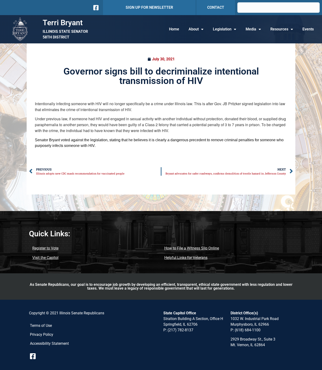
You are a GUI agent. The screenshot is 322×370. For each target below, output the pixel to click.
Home (174, 29)
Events (308, 29)
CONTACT (215, 7)
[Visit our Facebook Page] (34, 356)
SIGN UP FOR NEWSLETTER (149, 7)
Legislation (222, 29)
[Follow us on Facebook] (95, 8)
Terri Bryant (63, 22)
